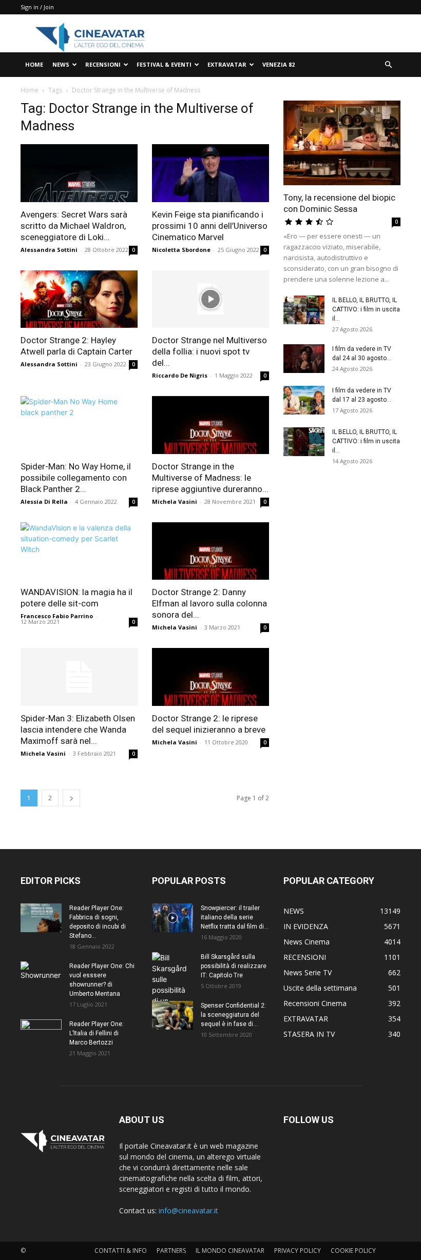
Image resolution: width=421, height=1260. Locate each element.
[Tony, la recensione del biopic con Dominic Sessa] (341, 143)
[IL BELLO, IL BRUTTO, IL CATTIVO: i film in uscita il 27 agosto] (303, 310)
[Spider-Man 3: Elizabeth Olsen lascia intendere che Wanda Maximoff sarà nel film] (79, 677)
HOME (34, 64)
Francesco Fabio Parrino (57, 616)
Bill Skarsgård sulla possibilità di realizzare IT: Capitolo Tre (233, 966)
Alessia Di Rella (44, 501)
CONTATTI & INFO (120, 1250)
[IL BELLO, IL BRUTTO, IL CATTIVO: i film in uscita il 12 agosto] (303, 441)
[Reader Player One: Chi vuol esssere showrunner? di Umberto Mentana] (41, 975)
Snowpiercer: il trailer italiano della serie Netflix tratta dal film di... (235, 917)
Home (30, 90)
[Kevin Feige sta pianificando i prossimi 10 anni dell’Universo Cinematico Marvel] (210, 173)
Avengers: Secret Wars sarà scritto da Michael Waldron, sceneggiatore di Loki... (74, 225)
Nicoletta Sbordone (181, 249)
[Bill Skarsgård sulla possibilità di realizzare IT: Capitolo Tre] (172, 990)
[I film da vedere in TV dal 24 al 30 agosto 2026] (303, 358)
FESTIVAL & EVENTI (164, 64)
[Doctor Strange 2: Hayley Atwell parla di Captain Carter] (79, 299)
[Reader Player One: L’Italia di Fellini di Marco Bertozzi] (41, 1033)
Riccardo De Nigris (179, 375)
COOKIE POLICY (353, 1250)
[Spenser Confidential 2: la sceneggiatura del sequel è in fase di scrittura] (172, 1015)
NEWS (60, 64)
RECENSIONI (103, 64)
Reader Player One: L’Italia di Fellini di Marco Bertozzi (96, 1033)
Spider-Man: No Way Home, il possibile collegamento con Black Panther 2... (76, 477)
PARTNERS (171, 1250)
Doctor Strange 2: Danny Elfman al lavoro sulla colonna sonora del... (209, 603)
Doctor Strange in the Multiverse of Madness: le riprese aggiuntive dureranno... (210, 477)
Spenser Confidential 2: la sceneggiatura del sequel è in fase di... (233, 1015)
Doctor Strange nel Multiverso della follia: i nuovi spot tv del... (209, 351)
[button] (388, 65)
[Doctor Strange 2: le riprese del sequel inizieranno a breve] (210, 677)
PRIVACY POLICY (297, 1250)
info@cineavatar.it (188, 1210)
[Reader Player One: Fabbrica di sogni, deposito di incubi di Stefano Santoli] (41, 917)
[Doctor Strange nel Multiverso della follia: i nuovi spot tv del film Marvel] (210, 299)
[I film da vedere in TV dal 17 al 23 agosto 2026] (303, 400)
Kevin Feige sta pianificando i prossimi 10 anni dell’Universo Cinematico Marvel (209, 225)
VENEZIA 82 (278, 64)
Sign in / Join (37, 7)
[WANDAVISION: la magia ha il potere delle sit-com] (79, 551)
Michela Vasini (174, 501)
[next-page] (71, 798)
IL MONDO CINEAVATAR (230, 1250)
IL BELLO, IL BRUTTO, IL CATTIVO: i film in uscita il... (366, 309)
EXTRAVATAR (226, 64)
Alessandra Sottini (49, 249)
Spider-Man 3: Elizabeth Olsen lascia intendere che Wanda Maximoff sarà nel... (78, 729)
